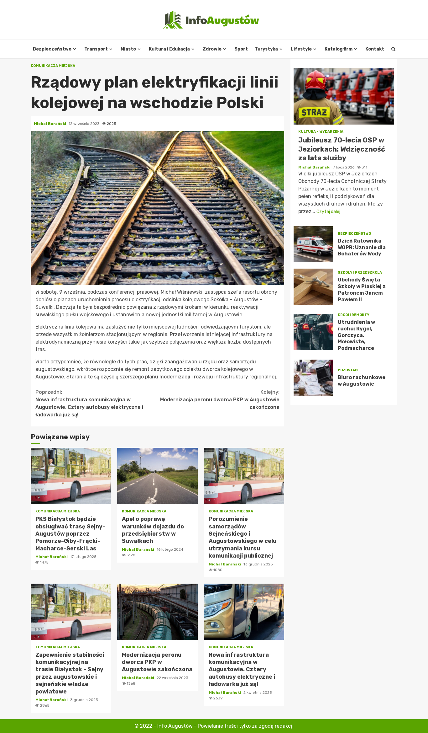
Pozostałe (348, 370)
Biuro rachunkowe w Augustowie (313, 378)
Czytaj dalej (328, 211)
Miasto (128, 49)
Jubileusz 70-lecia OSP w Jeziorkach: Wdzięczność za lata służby (344, 96)
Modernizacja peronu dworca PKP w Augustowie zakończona (219, 399)
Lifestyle (301, 49)
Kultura (307, 131)
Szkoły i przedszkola (360, 272)
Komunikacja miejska (53, 65)
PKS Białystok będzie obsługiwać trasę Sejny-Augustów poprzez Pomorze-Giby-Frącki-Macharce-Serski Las (71, 476)
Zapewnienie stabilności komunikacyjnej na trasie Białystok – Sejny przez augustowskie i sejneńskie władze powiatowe (71, 612)
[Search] (393, 49)
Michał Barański (50, 123)
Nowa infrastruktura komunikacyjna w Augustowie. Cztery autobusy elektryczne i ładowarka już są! (89, 403)
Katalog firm (338, 49)
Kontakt (374, 49)
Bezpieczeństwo (52, 49)
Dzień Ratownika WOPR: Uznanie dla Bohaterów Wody (313, 244)
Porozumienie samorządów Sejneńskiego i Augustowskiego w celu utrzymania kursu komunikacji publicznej (244, 476)
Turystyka (266, 49)
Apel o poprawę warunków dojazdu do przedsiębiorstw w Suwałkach (157, 476)
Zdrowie (212, 49)
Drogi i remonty (353, 315)
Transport (96, 49)
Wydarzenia (331, 131)
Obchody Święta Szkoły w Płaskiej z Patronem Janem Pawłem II (313, 287)
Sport (241, 49)
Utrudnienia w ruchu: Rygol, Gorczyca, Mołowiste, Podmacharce (313, 332)
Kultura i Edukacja (169, 49)
